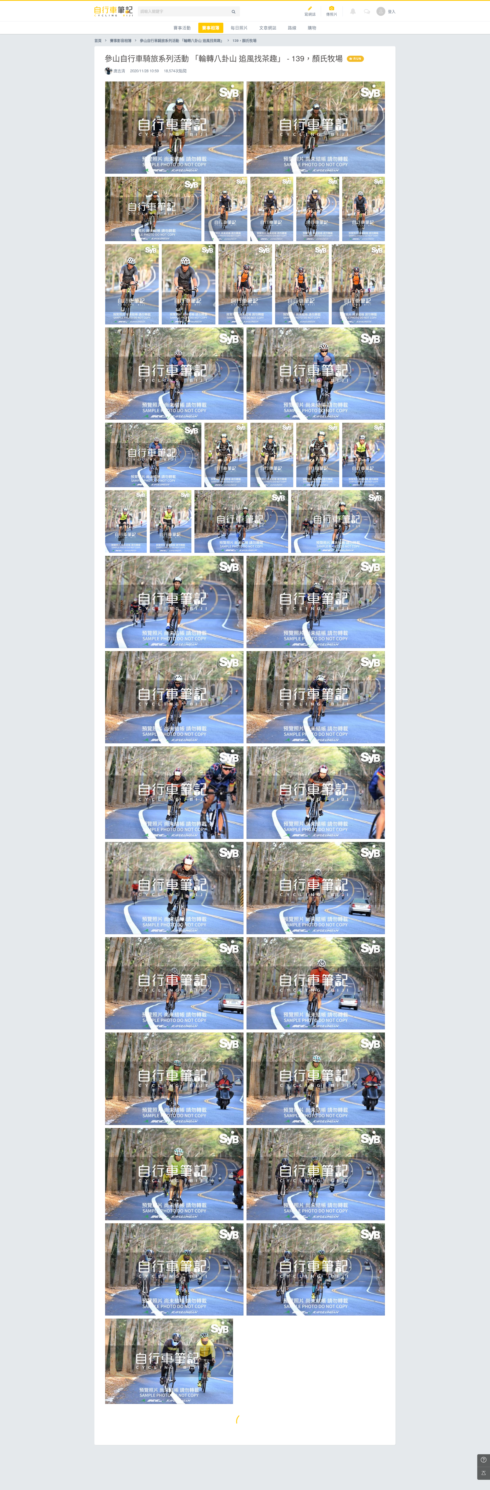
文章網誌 (268, 28)
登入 (392, 11)
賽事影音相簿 (120, 40)
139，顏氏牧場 (244, 40)
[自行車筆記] (113, 11)
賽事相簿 (210, 28)
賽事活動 (182, 28)
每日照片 (239, 28)
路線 (292, 28)
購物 (312, 28)
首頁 (98, 40)
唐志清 (119, 70)
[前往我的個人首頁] (380, 11)
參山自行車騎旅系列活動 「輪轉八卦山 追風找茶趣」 (182, 40)
